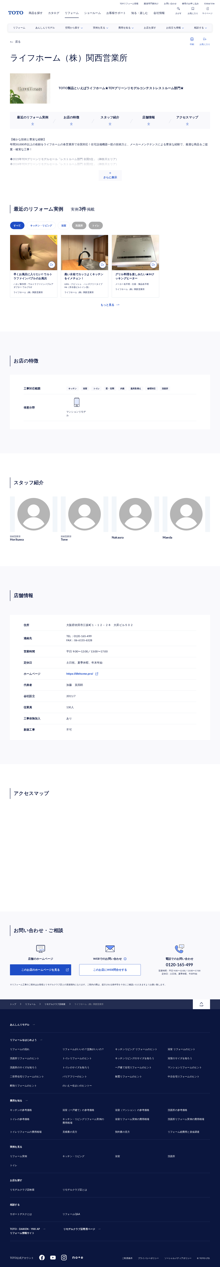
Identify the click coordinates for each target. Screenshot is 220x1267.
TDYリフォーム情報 (129, 4)
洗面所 (79, 225)
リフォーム (72, 13)
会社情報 (159, 13)
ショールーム (92, 13)
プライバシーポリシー (148, 1258)
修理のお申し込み (190, 4)
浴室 (63, 225)
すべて (17, 225)
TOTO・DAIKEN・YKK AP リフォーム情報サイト (25, 1231)
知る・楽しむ (139, 13)
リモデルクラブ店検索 (55, 1004)
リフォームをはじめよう (23, 1040)
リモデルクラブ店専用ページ (79, 1229)
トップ (13, 1004)
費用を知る (16, 1101)
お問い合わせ (170, 4)
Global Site (209, 4)
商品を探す (36, 13)
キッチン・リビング (41, 225)
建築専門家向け (151, 4)
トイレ (96, 225)
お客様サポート (116, 13)
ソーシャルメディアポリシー (178, 1258)
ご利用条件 (127, 1258)
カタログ (53, 13)
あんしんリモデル (19, 1025)
